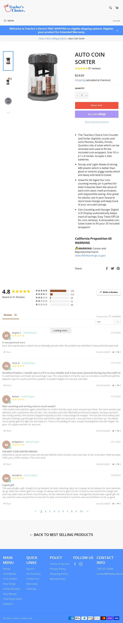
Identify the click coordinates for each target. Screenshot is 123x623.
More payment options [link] (97, 121)
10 (81, 511)
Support (8, 603)
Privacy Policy (58, 568)
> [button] (87, 511)
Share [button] (8, 352)
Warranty (32, 583)
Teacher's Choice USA (21, 618)
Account (116, 20)
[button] (114, 352)
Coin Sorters (10, 578)
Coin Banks (9, 573)
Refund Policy (58, 579)
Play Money (10, 594)
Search (30, 568)
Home (42, 38)
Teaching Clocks (12, 598)
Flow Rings (9, 583)
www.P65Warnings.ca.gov (90, 255)
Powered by (109, 316)
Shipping (80, 80)
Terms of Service (59, 564)
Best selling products (56, 38)
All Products (33, 573)
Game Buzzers (11, 588)
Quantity (79, 88)
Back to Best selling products (63, 534)
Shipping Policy (59, 573)
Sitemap (31, 588)
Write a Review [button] (110, 292)
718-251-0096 (105, 568)
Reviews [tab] (8, 314)
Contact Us (32, 578)
